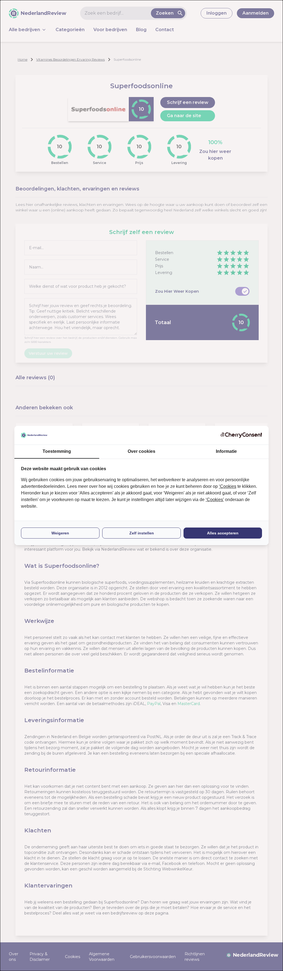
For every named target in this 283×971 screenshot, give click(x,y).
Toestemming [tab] (57, 451)
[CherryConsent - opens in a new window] (241, 435)
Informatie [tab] (226, 451)
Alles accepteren (223, 533)
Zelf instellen (141, 533)
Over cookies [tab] (141, 451)
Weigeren (60, 533)
